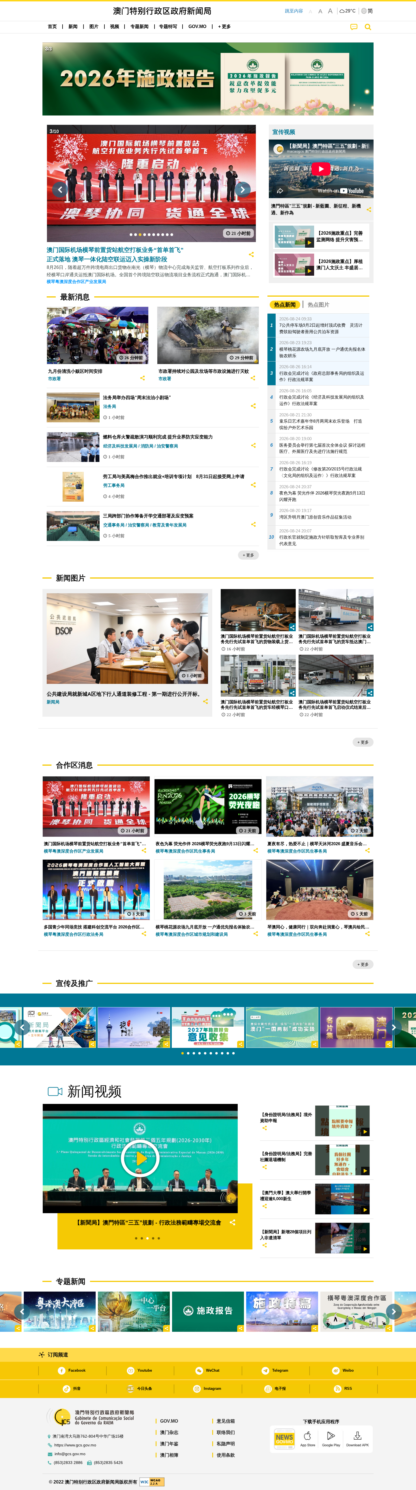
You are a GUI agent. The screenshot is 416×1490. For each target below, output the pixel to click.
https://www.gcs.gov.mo (75, 1445)
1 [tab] (182, 1053)
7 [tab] (216, 1053)
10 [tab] (233, 1053)
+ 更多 (248, 555)
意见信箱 (226, 1421)
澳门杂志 (169, 1432)
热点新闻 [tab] (285, 305)
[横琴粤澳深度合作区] (356, 1311)
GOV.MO (169, 1421)
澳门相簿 (169, 1455)
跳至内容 (294, 10)
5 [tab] (205, 1053)
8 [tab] (222, 1053)
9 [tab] (228, 1053)
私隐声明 (226, 1443)
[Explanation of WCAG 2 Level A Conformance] (152, 1481)
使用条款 (226, 1455)
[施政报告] (208, 1311)
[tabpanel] (208, 1027)
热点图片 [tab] (318, 305)
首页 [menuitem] (52, 26)
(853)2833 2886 (68, 1463)
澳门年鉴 (169, 1443)
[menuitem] (73, 26)
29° (350, 11)
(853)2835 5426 (108, 1463)
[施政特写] (282, 1311)
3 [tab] (194, 1053)
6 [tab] (211, 1053)
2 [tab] (188, 1053)
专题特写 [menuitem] (168, 26)
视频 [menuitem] (114, 26)
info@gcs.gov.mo (70, 1454)
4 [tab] (199, 1053)
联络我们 (226, 1432)
